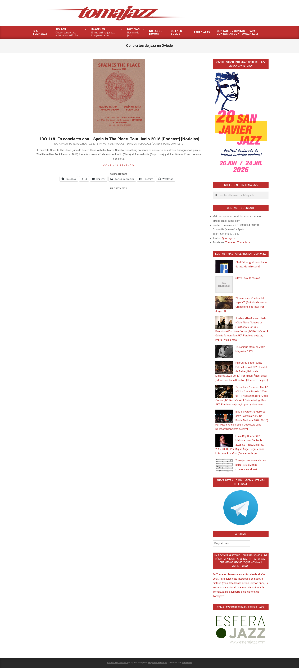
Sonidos (132, 143)
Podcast (120, 143)
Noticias (108, 143)
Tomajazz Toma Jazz (237, 242)
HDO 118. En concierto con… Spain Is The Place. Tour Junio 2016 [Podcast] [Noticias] (118, 139)
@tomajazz (228, 238)
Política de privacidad (117, 662)
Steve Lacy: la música (247, 278)
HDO (78, 143)
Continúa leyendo (118, 165)
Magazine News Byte (157, 662)
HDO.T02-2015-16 (92, 143)
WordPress (187, 662)
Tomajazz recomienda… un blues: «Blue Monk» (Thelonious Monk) (250, 465)
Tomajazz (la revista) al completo (160, 143)
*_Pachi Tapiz (67, 143)
